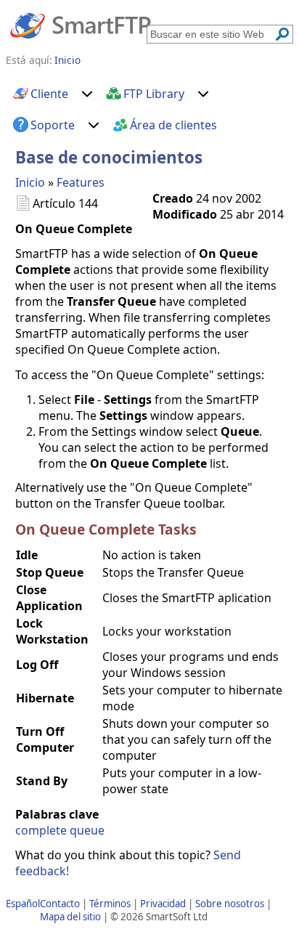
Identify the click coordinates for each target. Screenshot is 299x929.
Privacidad (163, 903)
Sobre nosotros (229, 903)
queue (87, 830)
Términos (110, 903)
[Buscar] (282, 34)
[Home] (80, 25)
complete (41, 830)
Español (23, 903)
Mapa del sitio (70, 916)
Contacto (60, 903)
